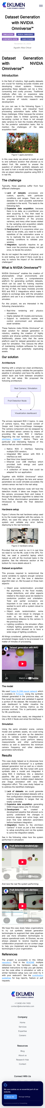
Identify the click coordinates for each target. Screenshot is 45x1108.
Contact (22, 1064)
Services (22, 1027)
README (30, 962)
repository (6, 962)
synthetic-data (10, 39)
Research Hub (22, 1059)
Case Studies (27, 39)
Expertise (22, 1031)
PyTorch (19, 694)
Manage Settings (24, 1097)
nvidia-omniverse (25, 34)
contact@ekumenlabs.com (22, 1006)
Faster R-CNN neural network (23, 691)
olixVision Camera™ (11, 439)
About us (22, 1055)
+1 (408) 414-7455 (23, 1003)
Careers (22, 1035)
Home (22, 1022)
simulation (8, 34)
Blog (23, 1051)
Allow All (10, 1097)
